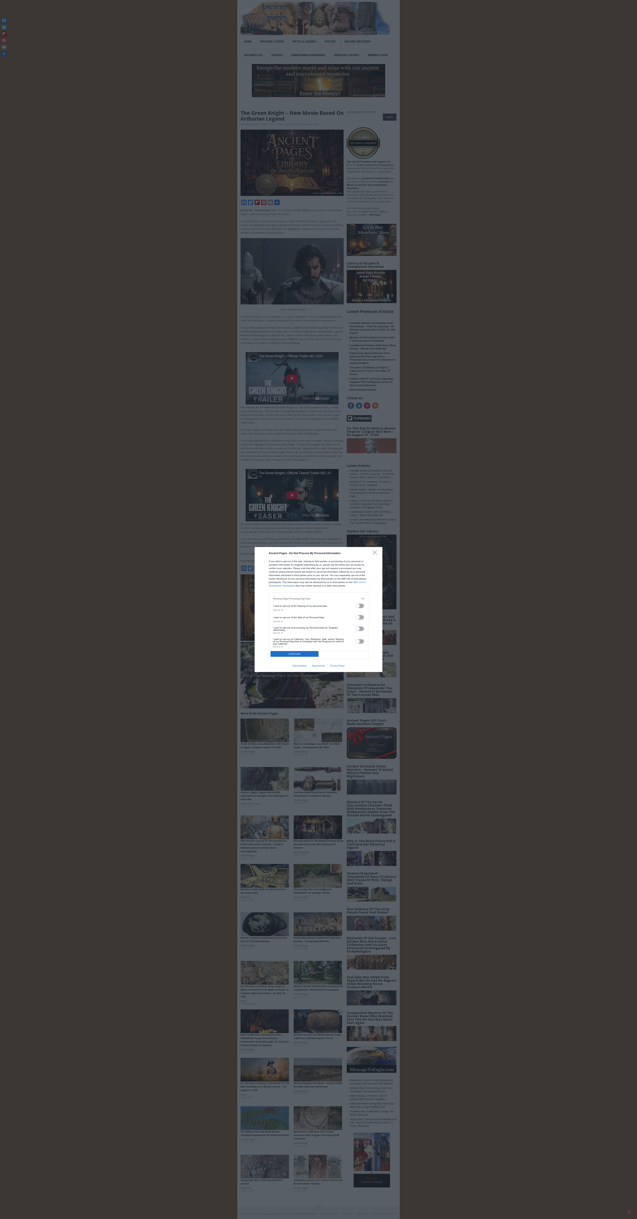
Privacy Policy (337, 665)
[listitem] (318, 598)
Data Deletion (300, 665)
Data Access (318, 665)
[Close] (376, 553)
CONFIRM (294, 654)
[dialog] (318, 609)
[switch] (359, 606)
